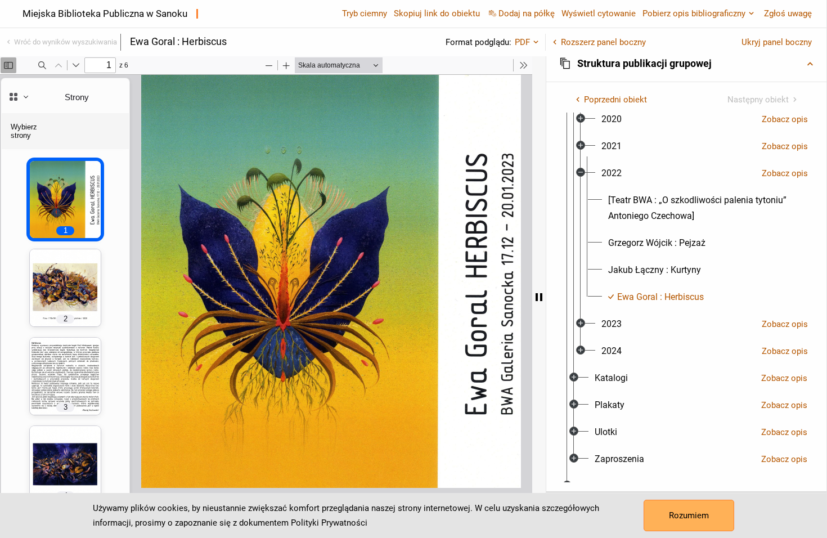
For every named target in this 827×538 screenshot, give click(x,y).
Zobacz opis (785, 119)
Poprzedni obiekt (615, 100)
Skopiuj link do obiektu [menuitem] (437, 13)
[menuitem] (611, 119)
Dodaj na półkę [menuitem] (526, 13)
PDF (522, 42)
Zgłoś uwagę (788, 13)
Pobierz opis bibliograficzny (693, 13)
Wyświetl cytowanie (598, 13)
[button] (686, 64)
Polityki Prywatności (329, 523)
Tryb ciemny (364, 13)
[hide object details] (539, 297)
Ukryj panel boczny (776, 42)
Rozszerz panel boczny (603, 42)
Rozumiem (689, 515)
